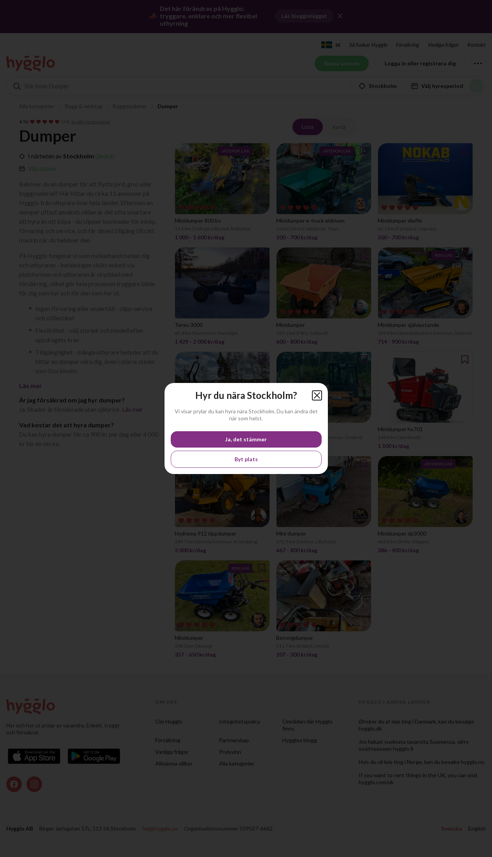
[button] (317, 395)
